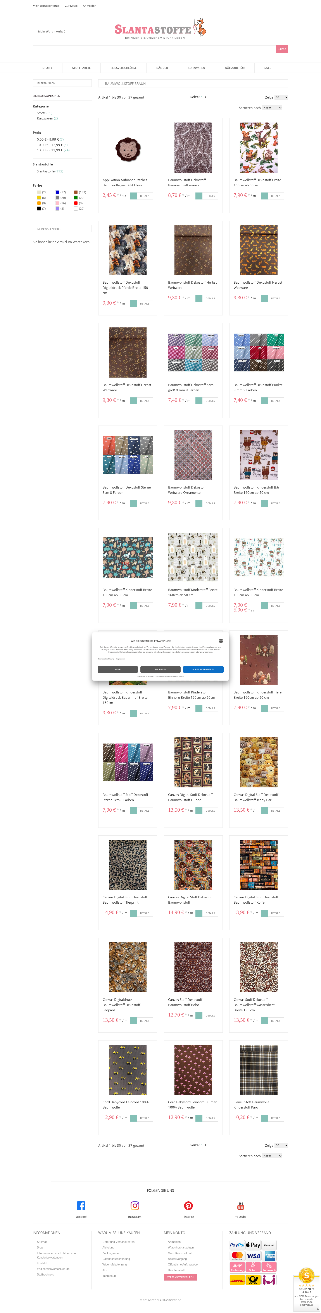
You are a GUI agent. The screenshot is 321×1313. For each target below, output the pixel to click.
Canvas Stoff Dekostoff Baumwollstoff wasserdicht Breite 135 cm (254, 1004)
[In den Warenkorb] (133, 195)
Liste (106, 107)
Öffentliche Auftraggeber (183, 1264)
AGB (105, 1270)
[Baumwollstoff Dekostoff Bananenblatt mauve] (193, 148)
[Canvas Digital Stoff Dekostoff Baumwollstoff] (193, 865)
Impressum (109, 1275)
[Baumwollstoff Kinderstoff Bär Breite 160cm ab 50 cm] (259, 455)
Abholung (108, 1247)
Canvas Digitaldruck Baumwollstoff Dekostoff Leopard (121, 1004)
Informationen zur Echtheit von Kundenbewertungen (56, 1255)
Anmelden (89, 6)
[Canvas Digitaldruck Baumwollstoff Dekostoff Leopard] (128, 967)
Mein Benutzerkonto (46, 6)
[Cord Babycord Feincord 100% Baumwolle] (128, 1070)
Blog (40, 1247)
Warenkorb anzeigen (181, 1247)
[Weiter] (210, 97)
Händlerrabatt (176, 1270)
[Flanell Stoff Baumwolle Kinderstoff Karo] (259, 1070)
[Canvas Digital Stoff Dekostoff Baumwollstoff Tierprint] (128, 865)
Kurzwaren (45, 118)
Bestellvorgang (177, 1258)
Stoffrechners (45, 1274)
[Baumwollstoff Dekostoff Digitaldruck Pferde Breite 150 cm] (128, 250)
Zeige (269, 97)
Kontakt (42, 1263)
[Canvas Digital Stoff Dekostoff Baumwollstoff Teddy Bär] (259, 762)
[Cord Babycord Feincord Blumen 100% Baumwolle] (193, 1070)
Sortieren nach (250, 108)
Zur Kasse (71, 6)
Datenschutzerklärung (116, 1258)
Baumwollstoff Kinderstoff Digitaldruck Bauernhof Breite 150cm (125, 697)
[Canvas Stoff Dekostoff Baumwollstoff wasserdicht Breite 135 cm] (259, 967)
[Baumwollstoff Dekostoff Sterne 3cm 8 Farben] (128, 455)
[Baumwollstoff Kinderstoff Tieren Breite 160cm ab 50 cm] (259, 660)
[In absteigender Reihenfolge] (287, 107)
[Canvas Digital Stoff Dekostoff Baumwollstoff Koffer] (259, 865)
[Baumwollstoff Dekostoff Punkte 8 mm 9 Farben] (259, 352)
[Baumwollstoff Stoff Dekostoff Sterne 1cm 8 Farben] (128, 762)
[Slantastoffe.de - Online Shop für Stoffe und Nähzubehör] (160, 28)
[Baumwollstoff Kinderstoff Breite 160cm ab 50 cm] (128, 557)
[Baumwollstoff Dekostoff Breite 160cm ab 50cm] (259, 148)
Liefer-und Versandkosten (118, 1241)
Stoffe (41, 113)
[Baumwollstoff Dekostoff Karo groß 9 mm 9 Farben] (193, 352)
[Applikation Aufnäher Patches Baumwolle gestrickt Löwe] (128, 148)
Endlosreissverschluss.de (53, 1268)
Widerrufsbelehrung (114, 1264)
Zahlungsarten (111, 1253)
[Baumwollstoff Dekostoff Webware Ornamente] (193, 455)
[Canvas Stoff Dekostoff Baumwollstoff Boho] (193, 967)
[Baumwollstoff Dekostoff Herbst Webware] (193, 250)
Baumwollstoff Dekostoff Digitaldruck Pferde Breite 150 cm (125, 287)
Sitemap (42, 1241)
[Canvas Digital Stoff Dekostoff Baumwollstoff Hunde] (193, 762)
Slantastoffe (46, 171)
